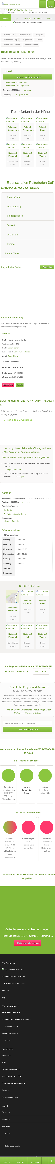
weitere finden (26, 790)
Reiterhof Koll (27, 154)
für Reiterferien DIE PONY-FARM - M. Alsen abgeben (8, 793)
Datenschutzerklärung (11, 1069)
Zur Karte (8, 510)
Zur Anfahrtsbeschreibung (15, 514)
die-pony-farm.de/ (23, 95)
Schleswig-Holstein (22, 352)
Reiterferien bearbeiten (11, 1012)
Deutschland (12, 356)
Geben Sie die (17, 420)
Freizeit (10, 225)
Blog (3, 997)
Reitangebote (15, 215)
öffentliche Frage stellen (28, 729)
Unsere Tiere (11, 253)
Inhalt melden (41, 671)
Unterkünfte (14, 197)
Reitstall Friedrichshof (27, 129)
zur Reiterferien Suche (3, 11)
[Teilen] (45, 1160)
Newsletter (6, 1126)
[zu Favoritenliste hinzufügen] (3, 24)
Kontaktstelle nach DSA (11, 1076)
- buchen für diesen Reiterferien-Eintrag (46, 845)
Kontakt (20, 385)
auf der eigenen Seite (28, 843)
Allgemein (13, 234)
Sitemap (5, 1090)
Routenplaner (48, 267)
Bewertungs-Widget (10, 1033)
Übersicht (5, 19)
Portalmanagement (10, 1097)
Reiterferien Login (12, 1146)
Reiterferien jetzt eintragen (28, 943)
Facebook (6, 1112)
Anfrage (49, 19)
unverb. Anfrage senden (29, 77)
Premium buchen (11, 1026)
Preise (11, 244)
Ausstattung (14, 206)
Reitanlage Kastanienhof (12, 129)
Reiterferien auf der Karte (16, 82)
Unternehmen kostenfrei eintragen (16, 1019)
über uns (5, 990)
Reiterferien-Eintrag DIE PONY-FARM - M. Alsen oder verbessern (10, 848)
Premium (49, 114)
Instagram (6, 1119)
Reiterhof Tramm (42, 154)
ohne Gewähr (21, 671)
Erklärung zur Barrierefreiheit (14, 1083)
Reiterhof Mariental (12, 154)
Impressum (6, 1055)
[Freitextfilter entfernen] (43, 4)
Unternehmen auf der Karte (13, 976)
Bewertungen (39, 19)
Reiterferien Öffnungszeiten (17, 86)
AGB (3, 1062)
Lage (16, 19)
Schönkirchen (13, 348)
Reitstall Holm (42, 128)
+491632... (15, 90)
